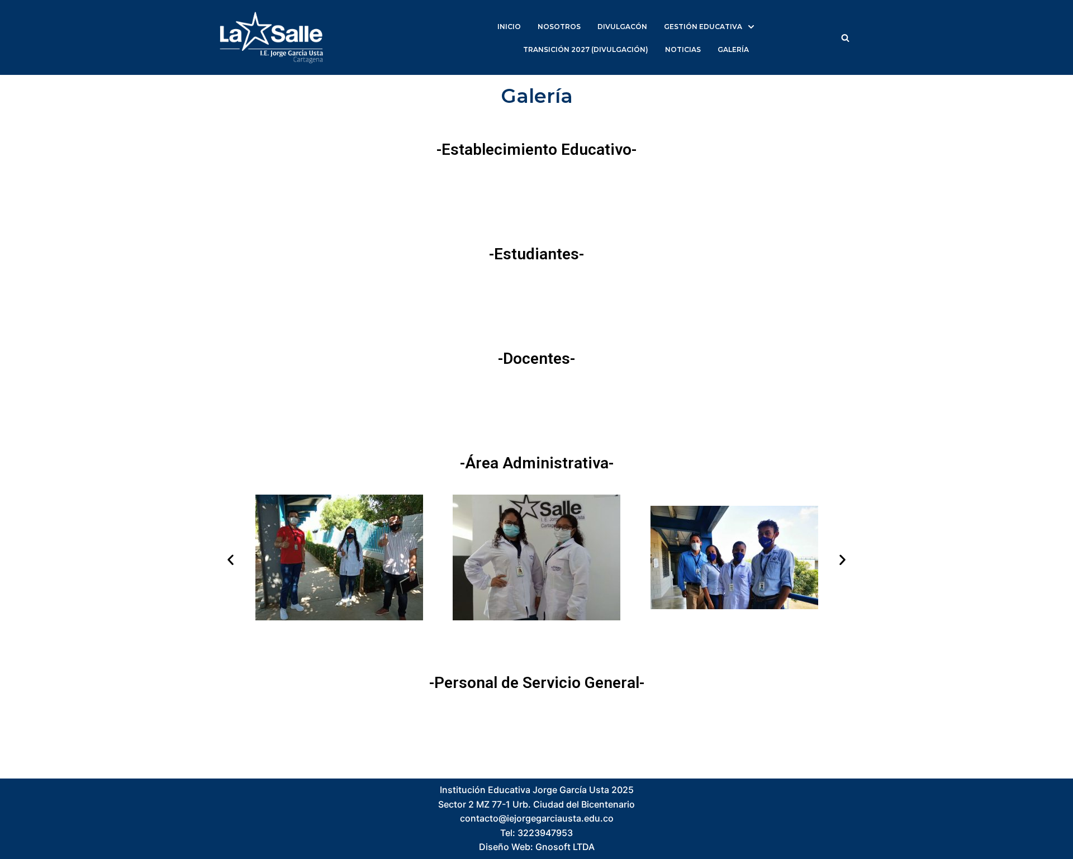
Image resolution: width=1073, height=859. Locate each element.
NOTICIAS (683, 49)
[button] (845, 38)
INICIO (509, 26)
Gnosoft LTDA (565, 846)
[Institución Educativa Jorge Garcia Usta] (271, 37)
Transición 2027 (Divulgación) (585, 49)
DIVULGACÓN (622, 26)
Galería (733, 49)
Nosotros (559, 26)
